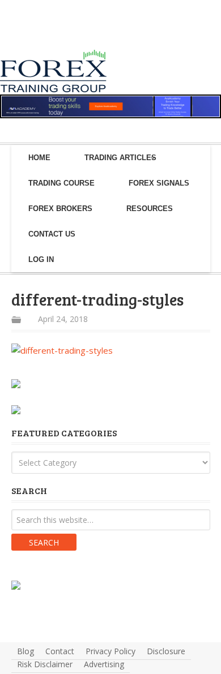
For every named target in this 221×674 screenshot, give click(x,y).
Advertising (104, 664)
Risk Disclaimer (45, 664)
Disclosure (166, 651)
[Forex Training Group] (33, 36)
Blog (25, 651)
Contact (59, 651)
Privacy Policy (110, 651)
